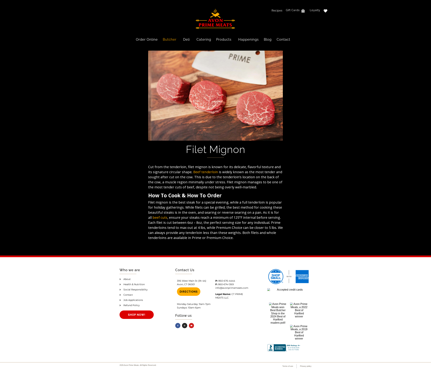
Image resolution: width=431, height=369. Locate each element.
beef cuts (160, 217)
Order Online (147, 39)
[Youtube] (191, 325)
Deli (186, 39)
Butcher (169, 39)
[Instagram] (184, 325)
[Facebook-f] (177, 325)
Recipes (277, 10)
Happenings (248, 39)
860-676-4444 (226, 280)
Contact (283, 39)
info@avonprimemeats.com (231, 287)
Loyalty (315, 10)
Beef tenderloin (205, 172)
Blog (268, 39)
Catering (203, 39)
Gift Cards (293, 10)
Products (223, 39)
